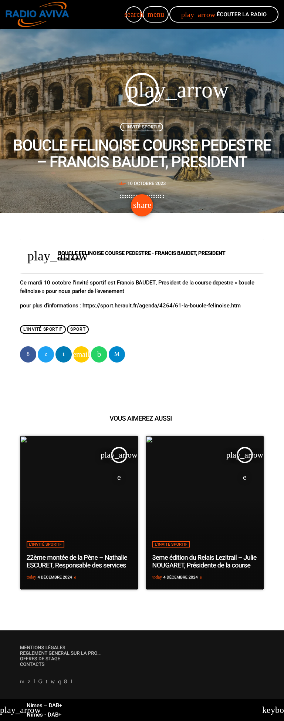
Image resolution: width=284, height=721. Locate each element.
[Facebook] (65, 682)
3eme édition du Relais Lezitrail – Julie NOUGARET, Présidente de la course (204, 562)
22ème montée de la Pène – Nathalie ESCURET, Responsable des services (77, 562)
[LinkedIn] (46, 682)
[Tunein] (34, 682)
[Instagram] (59, 682)
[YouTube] (22, 682)
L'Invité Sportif (141, 127)
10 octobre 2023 (141, 183)
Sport (77, 329)
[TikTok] (40, 682)
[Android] (71, 682)
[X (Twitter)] (29, 682)
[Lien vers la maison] (37, 14)
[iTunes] (53, 682)
